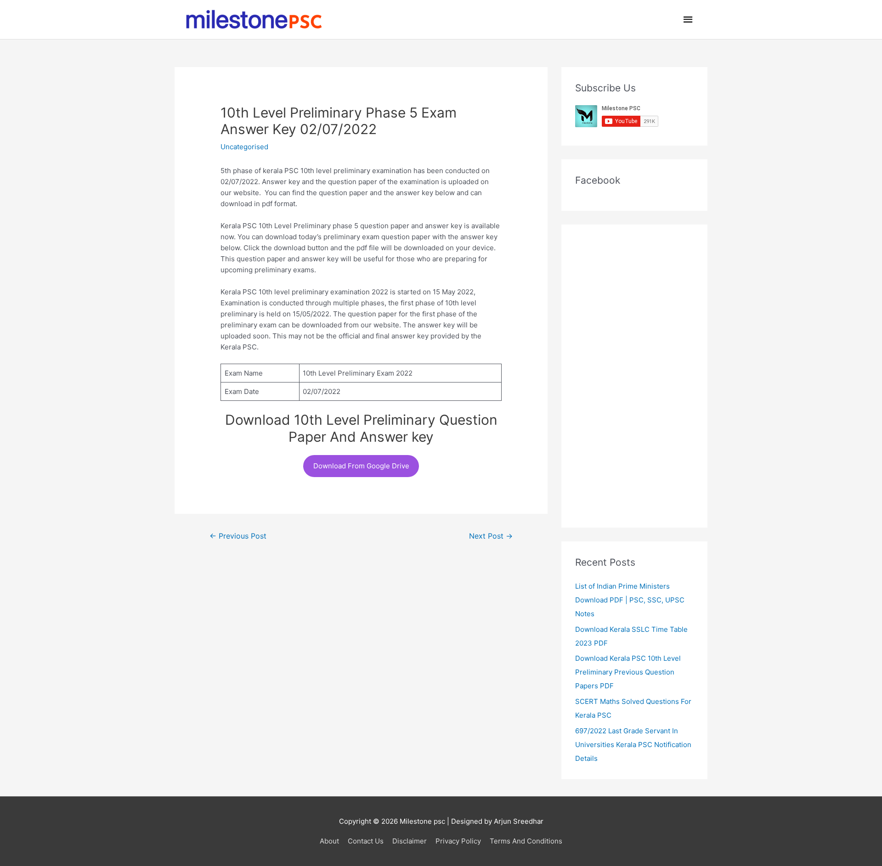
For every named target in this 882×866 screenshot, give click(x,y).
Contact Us (366, 841)
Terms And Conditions (526, 841)
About (329, 841)
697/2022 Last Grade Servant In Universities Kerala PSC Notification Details (633, 744)
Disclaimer (409, 841)
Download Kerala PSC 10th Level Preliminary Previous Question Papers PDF (628, 672)
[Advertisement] (634, 376)
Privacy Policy (458, 841)
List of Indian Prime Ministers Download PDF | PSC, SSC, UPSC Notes (629, 600)
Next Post (491, 536)
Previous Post (237, 536)
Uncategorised (244, 146)
